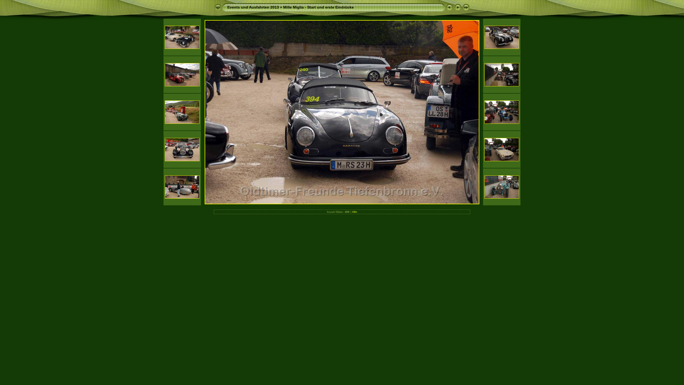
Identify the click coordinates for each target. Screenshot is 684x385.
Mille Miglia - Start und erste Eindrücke (318, 7)
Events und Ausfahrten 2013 (253, 7)
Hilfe (354, 211)
